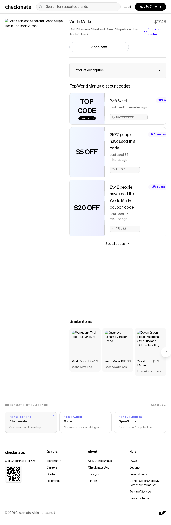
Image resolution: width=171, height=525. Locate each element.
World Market (80, 361)
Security (135, 467)
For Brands (53, 481)
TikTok (92, 481)
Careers (52, 467)
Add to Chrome (150, 6)
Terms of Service (140, 491)
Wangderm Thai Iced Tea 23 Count (84, 367)
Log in (128, 6)
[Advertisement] (117, 280)
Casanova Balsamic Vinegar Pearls (117, 367)
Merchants (54, 461)
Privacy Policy (138, 474)
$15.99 (126, 361)
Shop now (99, 47)
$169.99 (158, 361)
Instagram (94, 474)
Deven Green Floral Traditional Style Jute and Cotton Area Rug (149, 371)
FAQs (133, 461)
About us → (158, 404)
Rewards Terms (140, 498)
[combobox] (78, 6)
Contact (52, 474)
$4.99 (94, 361)
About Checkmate (100, 461)
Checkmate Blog (98, 467)
